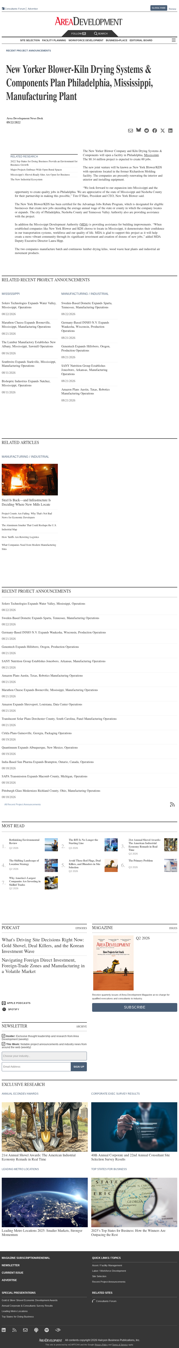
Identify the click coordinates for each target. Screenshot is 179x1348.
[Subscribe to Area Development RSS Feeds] (15, 1330)
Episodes (81, 928)
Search (103, 33)
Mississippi (151, 155)
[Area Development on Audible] (58, 1330)
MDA (83, 224)
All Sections (173, 40)
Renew (172, 9)
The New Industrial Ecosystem (26, 179)
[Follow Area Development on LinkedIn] (4, 1330)
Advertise (33, 9)
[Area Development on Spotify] (47, 1330)
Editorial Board (141, 40)
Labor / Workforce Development (109, 1271)
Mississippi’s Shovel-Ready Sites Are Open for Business (40, 174)
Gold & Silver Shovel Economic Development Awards (30, 1300)
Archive (81, 1026)
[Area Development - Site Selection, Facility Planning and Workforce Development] (89, 21)
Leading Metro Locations (15, 1311)
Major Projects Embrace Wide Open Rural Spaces (36, 169)
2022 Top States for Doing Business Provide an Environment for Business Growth (43, 162)
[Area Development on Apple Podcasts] (36, 1330)
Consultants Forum (15, 8)
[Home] (26, 1330)
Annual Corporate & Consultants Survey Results (27, 1305)
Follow (76, 33)
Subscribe (159, 8)
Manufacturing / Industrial (85, 293)
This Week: (44, 1046)
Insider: (40, 1038)
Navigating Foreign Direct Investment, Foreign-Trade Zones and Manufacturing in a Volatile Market (43, 965)
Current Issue (12, 1272)
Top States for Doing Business (18, 1316)
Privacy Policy (101, 1345)
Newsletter (11, 1265)
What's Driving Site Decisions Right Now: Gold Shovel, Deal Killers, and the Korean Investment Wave (43, 945)
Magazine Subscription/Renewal (26, 1257)
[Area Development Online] (51, 1340)
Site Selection (99, 1276)
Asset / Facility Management (107, 1265)
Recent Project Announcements (28, 50)
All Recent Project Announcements (22, 804)
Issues (173, 928)
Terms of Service (120, 1345)
